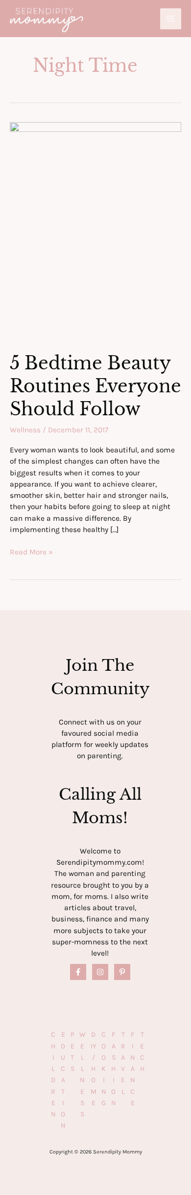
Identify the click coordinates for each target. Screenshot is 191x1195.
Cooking (103, 1068)
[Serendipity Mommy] (46, 20)
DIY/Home (93, 1068)
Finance (132, 1068)
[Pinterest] (122, 972)
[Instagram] (100, 972)
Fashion (113, 1068)
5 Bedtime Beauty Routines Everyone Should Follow (95, 386)
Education (63, 1080)
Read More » (31, 552)
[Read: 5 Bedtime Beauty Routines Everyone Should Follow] (95, 230)
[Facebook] (78, 972)
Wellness (25, 430)
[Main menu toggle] (170, 18)
